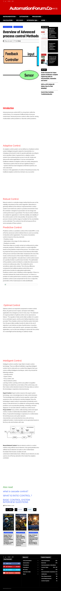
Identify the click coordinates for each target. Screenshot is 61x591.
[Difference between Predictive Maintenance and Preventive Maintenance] (44, 33)
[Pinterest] (7, 1)
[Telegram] (9, 1)
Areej (19, 41)
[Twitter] (11, 1)
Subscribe (17, 572)
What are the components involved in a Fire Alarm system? (52, 59)
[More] (34, 509)
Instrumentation (18, 27)
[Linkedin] (5, 1)
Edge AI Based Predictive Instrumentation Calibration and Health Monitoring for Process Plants (33, 539)
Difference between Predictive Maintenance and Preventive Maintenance (52, 33)
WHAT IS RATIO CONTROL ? (17, 495)
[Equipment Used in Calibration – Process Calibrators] (44, 46)
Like (18, 563)
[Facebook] (3, 1)
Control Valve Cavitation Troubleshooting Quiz (47, 93)
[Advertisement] (21, 94)
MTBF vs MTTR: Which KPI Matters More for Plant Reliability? (47, 86)
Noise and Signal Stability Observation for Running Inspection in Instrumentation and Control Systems (21, 540)
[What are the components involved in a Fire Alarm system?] (44, 60)
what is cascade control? (15, 491)
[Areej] (15, 41)
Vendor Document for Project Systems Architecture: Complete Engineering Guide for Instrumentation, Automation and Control (49, 77)
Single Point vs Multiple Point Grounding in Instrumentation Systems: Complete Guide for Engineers (8, 539)
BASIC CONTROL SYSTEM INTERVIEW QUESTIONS (16, 501)
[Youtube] (12, 1)
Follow (17, 566)
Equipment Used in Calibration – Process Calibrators (52, 46)
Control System (7, 27)
